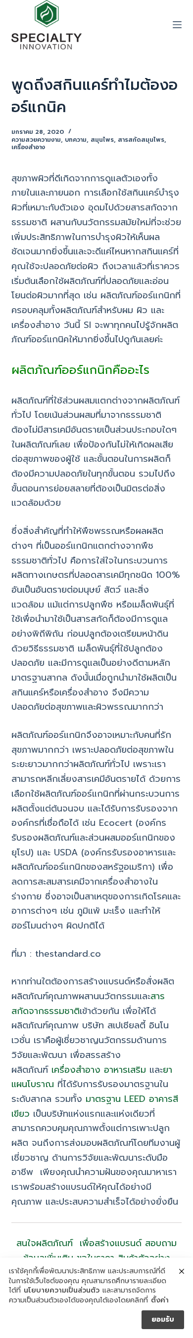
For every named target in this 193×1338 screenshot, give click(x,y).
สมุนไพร (102, 139)
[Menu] (177, 24)
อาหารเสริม (125, 1070)
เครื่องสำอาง (28, 147)
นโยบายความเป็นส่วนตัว (61, 1291)
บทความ (76, 139)
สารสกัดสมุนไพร (141, 139)
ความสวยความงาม (36, 139)
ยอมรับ (162, 1319)
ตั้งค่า (160, 1300)
